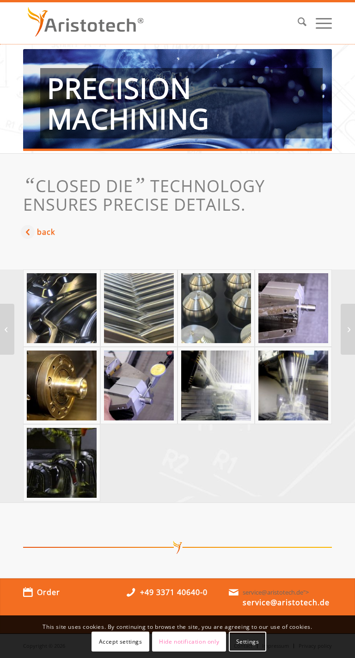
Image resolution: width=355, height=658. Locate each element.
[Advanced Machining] (61, 308)
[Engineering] (348, 329)
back (46, 232)
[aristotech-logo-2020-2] (85, 23)
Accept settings (120, 641)
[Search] (297, 23)
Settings (247, 641)
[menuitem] (297, 23)
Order (48, 592)
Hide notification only (189, 641)
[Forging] (7, 329)
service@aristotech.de (286, 602)
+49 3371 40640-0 (174, 592)
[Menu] (319, 23)
